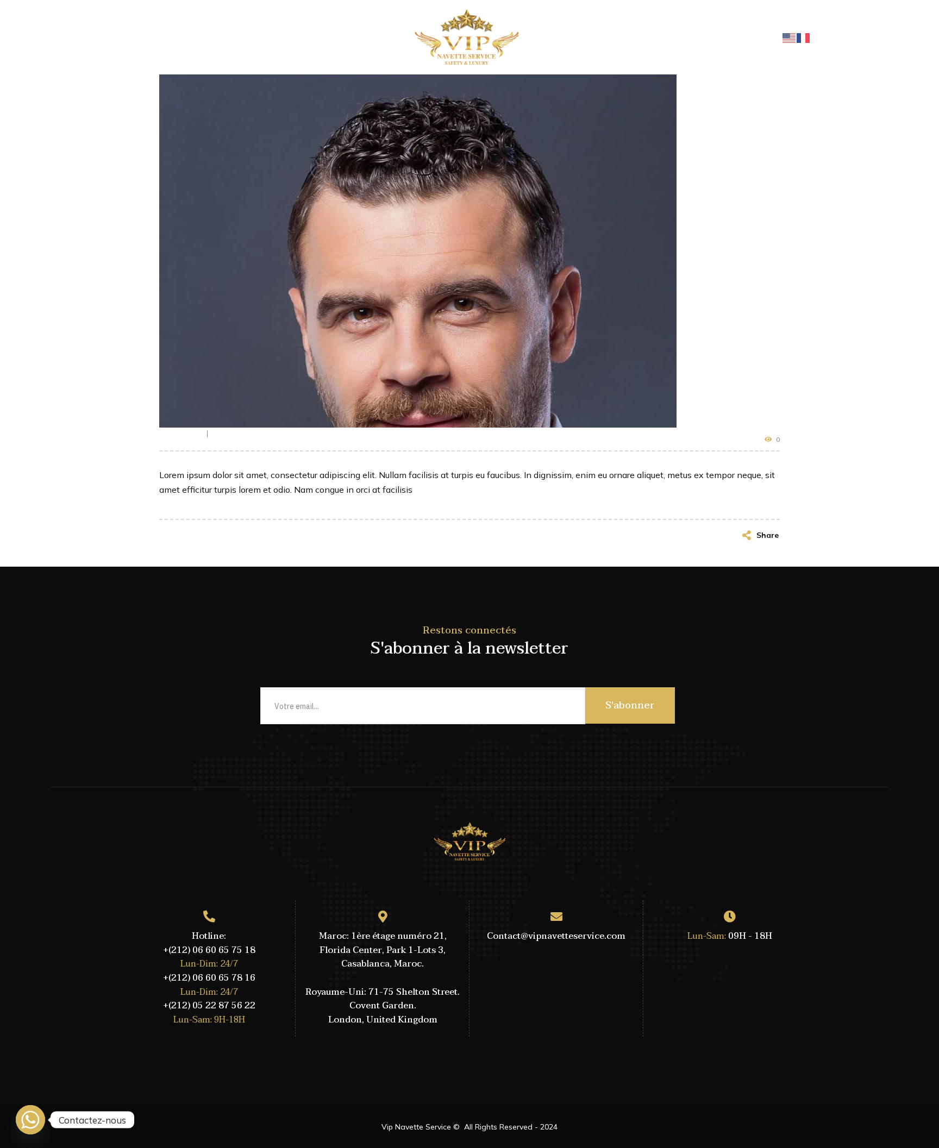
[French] (804, 37)
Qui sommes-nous (246, 37)
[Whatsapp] (30, 1119)
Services (686, 37)
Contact (633, 37)
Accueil (176, 37)
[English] (789, 37)
